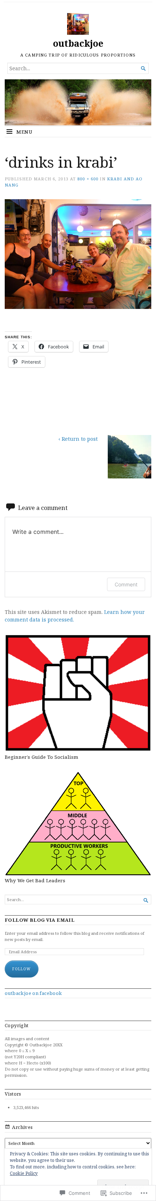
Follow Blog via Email (39, 920)
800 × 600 (87, 178)
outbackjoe (78, 43)
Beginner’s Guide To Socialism (41, 757)
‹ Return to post (78, 438)
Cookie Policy (24, 1173)
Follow (21, 968)
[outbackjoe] (78, 102)
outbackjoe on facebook (33, 993)
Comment (126, 584)
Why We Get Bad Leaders (35, 880)
